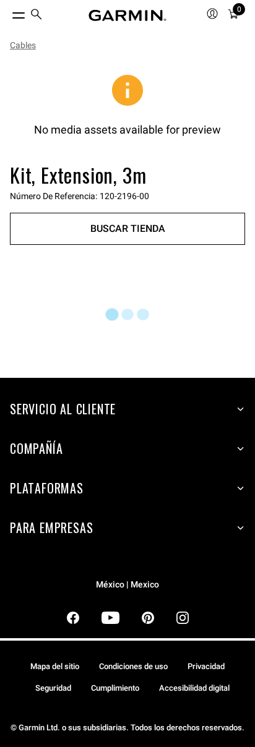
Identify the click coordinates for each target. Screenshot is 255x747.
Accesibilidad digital (194, 688)
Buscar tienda (127, 228)
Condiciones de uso (133, 666)
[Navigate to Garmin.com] (127, 15)
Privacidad (206, 666)
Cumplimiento (115, 688)
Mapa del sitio (54, 666)
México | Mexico (127, 584)
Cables (23, 45)
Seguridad (53, 688)
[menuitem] (36, 16)
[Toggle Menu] (7, 12)
